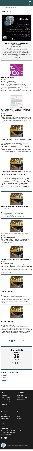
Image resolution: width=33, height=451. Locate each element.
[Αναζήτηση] (31, 424)
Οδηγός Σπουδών (5, 418)
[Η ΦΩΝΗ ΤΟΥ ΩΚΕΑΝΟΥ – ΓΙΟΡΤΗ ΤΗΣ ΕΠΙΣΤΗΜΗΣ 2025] (16, 226)
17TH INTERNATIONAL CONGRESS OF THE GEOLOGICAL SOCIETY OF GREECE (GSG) (14, 290)
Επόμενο (23, 340)
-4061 (14, 432)
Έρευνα (19, 402)
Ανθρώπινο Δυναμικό (22, 397)
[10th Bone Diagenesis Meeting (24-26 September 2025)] (16, 252)
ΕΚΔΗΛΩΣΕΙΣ (4, 380)
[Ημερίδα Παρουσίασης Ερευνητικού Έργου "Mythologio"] (16, 28)
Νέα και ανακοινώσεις (6, 402)
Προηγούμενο (10, 341)
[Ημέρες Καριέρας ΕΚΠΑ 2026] (16, 70)
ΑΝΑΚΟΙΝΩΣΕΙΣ (5, 377)
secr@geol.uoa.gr (8, 434)
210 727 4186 (6, 432)
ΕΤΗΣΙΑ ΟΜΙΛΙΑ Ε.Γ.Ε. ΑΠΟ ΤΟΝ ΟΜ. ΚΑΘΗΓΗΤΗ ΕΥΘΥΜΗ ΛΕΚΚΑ (16, 139)
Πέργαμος (19, 418)
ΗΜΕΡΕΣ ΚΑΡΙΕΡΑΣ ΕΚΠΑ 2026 (8, 77)
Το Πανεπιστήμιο (5, 395)
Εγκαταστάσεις (21, 399)
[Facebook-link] (2, 438)
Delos (18, 416)
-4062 (11, 432)
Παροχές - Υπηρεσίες (6, 411)
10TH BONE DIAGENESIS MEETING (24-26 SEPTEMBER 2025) (15, 259)
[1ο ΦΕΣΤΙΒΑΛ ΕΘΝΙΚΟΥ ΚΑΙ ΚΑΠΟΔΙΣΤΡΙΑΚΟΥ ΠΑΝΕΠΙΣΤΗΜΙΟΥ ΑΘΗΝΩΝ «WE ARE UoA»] (16, 312)
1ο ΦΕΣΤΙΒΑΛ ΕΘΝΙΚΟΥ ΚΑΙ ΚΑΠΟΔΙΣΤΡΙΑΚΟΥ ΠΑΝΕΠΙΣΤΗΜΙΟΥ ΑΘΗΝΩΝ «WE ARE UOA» (16, 320)
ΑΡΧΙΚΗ (2, 7)
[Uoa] (3, 445)
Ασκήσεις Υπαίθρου (6, 414)
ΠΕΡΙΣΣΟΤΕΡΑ (16, 57)
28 (12, 363)
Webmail (19, 414)
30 (20, 363)
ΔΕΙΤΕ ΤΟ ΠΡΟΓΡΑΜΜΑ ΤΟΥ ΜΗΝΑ (16, 366)
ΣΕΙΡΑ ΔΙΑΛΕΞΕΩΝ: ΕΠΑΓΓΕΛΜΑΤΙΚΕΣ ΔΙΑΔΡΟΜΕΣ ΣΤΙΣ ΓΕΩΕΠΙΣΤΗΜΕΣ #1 (14, 207)
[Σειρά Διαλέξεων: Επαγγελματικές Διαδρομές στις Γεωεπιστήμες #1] (16, 199)
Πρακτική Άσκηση (5, 416)
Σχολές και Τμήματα (6, 397)
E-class (19, 411)
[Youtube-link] (5, 438)
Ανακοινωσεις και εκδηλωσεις (11, 7)
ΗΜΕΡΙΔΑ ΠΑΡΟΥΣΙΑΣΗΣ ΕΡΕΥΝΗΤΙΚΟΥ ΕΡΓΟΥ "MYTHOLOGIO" (16, 44)
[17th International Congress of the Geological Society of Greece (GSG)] (16, 282)
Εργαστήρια (20, 395)
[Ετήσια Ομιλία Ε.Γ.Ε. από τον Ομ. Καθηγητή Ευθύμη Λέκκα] (16, 131)
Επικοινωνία (4, 404)
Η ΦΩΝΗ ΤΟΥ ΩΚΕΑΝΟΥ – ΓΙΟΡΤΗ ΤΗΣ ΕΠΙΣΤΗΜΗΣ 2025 (14, 234)
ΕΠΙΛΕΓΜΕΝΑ (4, 375)
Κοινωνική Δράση (5, 399)
